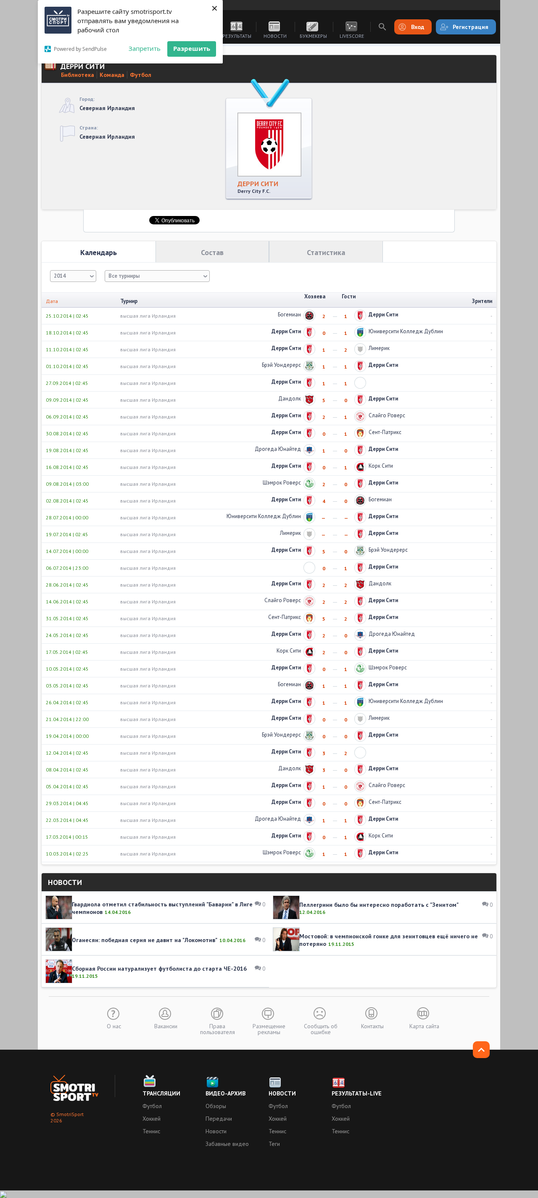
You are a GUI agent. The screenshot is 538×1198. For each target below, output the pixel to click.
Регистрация (470, 27)
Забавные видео (227, 1144)
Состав (212, 252)
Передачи (219, 1118)
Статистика (326, 252)
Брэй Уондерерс (281, 365)
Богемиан (289, 314)
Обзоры (216, 1106)
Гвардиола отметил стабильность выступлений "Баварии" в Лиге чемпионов (162, 908)
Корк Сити (381, 465)
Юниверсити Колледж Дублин (406, 331)
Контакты (372, 1025)
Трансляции (161, 1093)
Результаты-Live (357, 1093)
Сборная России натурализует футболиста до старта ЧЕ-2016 (159, 968)
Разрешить (191, 48)
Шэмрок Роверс (282, 482)
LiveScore (352, 36)
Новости (275, 36)
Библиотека (77, 75)
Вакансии (165, 1025)
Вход (417, 27)
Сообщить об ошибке (321, 1028)
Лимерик (379, 348)
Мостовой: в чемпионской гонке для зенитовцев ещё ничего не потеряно (388, 940)
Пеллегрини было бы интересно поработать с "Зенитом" (379, 904)
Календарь (98, 252)
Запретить (145, 48)
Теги (274, 1144)
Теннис (151, 1131)
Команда (112, 75)
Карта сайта (424, 1025)
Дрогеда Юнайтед (278, 449)
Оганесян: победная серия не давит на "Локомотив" (144, 940)
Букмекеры (313, 36)
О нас (114, 1025)
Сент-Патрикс (385, 432)
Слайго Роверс (387, 415)
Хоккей (151, 1118)
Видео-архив (225, 1093)
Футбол (140, 75)
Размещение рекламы (269, 1028)
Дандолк (289, 398)
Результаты (236, 36)
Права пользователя (217, 1028)
